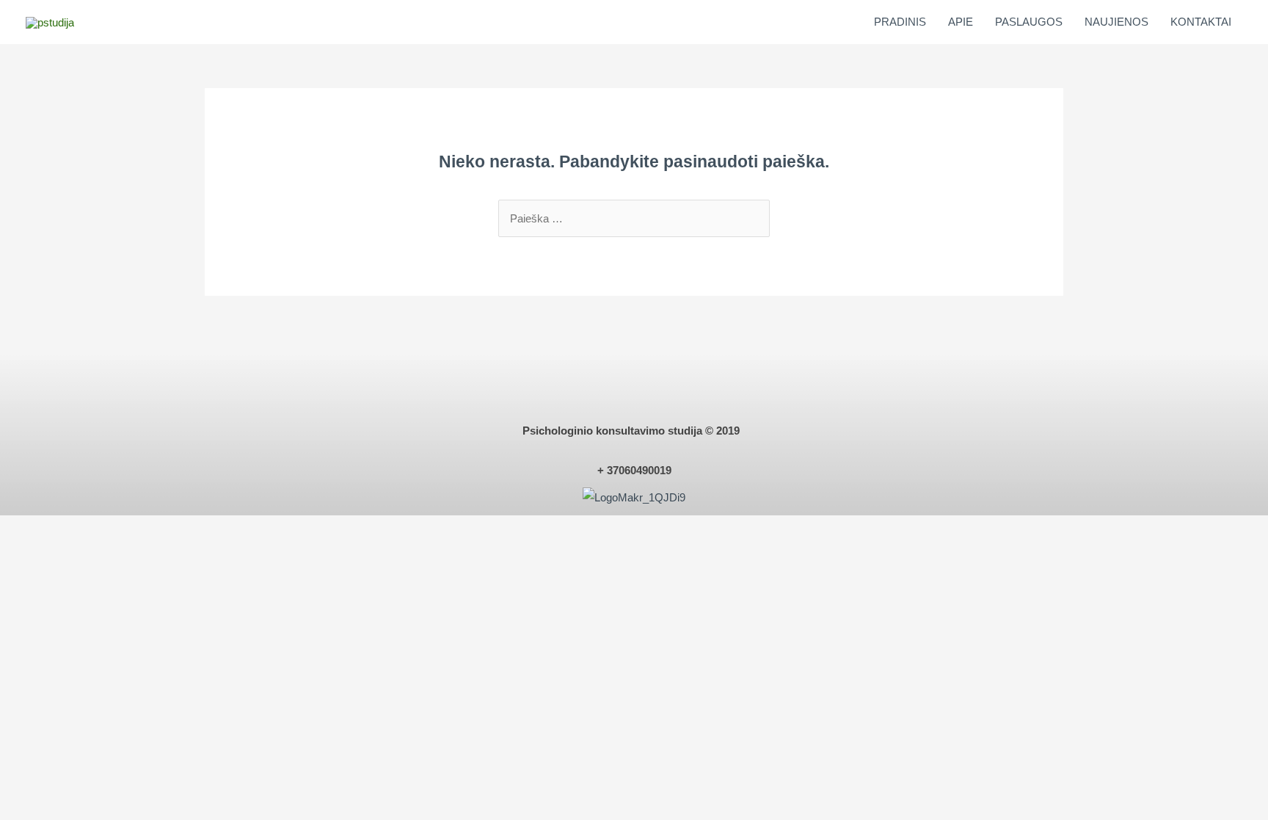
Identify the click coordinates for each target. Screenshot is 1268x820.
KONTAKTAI (1200, 21)
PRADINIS (900, 21)
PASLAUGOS (1029, 21)
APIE (960, 21)
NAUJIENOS (1116, 21)
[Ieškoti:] (634, 218)
